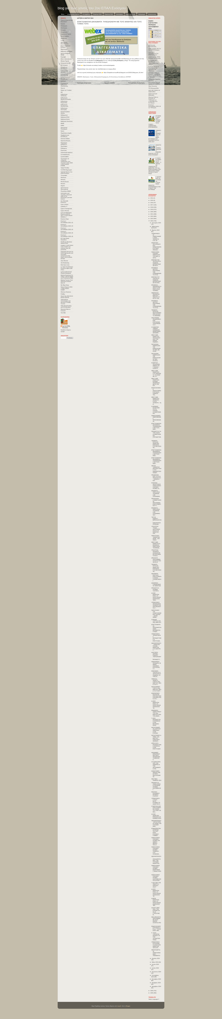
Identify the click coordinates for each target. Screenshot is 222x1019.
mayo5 (119, 1006)
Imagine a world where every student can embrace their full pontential (67, 247)
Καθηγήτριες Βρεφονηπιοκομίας (66, 98)
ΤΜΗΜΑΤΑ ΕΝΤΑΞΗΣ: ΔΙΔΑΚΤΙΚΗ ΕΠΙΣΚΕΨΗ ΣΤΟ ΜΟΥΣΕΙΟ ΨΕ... (156, 444)
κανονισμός (119, 14)
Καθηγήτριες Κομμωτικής (64, 102)
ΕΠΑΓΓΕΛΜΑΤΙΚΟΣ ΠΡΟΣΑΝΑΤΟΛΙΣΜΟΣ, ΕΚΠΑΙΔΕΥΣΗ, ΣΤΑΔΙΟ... (156, 628)
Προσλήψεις (64, 146)
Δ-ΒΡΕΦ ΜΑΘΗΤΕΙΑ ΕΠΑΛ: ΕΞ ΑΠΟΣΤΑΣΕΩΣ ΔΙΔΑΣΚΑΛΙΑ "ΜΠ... (156, 902)
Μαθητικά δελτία (65, 119)
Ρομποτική (64, 150)
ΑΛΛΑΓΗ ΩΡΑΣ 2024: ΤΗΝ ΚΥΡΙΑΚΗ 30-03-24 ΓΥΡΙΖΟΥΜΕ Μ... (155, 911)
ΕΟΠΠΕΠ (128, 77)
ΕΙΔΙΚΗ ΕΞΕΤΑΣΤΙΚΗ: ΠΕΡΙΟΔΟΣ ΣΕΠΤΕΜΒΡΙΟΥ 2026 (153, 24)
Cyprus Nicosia (65, 210)
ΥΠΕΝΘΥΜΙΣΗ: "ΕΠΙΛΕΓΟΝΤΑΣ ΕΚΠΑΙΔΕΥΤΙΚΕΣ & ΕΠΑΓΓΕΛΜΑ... (156, 637)
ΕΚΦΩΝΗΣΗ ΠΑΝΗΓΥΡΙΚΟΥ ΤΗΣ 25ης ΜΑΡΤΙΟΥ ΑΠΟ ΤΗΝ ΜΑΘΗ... (156, 713)
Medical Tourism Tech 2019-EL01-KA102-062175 (67, 281)
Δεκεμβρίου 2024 (156, 986)
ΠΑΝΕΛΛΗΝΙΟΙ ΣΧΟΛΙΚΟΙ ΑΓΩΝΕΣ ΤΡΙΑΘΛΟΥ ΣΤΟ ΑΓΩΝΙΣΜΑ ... (155, 850)
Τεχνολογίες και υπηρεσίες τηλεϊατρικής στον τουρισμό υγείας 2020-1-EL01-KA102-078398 (67, 162)
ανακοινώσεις (152, 14)
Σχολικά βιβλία (65, 156)
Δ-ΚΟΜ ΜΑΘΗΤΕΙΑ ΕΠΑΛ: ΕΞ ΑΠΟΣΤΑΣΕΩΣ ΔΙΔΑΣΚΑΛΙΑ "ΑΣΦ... (156, 597)
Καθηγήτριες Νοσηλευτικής (64, 105)
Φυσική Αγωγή (65, 181)
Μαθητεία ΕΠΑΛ (65, 117)
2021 (151, 214)
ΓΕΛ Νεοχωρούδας (153, 88)
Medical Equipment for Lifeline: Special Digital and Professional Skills (67, 277)
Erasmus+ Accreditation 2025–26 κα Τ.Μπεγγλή (154, 106)
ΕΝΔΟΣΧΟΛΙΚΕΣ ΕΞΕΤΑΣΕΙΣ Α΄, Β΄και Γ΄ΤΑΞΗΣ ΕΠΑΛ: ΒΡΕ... (156, 928)
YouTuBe (63, 312)
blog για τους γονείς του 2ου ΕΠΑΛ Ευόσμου (92, 8)
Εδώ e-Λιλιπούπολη (66, 59)
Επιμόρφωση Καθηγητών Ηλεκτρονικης (64, 85)
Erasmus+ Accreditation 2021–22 (67, 221)
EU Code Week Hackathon (65, 239)
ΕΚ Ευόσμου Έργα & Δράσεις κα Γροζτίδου (154, 83)
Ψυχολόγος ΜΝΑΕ (66, 191)
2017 (151, 205)
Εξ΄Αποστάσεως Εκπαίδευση (117, 77)
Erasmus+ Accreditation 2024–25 (67, 232)
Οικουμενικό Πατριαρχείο (64, 128)
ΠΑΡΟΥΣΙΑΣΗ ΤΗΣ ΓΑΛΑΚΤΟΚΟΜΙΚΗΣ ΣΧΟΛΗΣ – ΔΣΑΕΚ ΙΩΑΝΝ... (156, 614)
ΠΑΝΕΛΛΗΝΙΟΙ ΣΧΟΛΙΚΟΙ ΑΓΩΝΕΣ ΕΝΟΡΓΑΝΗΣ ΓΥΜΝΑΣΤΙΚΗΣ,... (156, 869)
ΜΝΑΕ (62, 123)
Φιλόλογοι (63, 177)
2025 (151, 990)
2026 (151, 993)
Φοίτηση (63, 179)
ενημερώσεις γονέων (73, 14)
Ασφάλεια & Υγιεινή (66, 34)
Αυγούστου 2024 (156, 971)
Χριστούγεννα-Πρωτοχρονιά (65, 188)
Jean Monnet (64, 260)
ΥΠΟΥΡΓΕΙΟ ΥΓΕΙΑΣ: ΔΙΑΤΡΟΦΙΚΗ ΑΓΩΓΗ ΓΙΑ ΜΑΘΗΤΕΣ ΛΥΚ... (155, 530)
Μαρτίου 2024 (155, 230)
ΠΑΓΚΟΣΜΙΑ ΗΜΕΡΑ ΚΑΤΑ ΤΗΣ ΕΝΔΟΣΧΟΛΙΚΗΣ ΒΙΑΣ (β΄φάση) (156, 357)
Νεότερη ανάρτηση (84, 83)
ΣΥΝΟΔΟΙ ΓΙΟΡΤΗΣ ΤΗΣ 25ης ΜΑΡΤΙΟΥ (156, 621)
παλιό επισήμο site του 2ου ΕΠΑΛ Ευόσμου (154, 49)
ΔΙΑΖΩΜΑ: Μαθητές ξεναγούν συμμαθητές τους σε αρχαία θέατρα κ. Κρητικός (154, 75)
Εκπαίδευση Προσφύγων (64, 68)
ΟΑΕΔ (62, 125)
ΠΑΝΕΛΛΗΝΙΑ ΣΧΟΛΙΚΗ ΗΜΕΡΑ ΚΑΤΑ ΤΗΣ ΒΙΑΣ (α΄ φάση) (155, 254)
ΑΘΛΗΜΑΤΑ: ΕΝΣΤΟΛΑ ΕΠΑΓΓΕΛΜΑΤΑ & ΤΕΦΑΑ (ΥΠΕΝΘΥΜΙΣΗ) (156, 577)
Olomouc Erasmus (66, 292)
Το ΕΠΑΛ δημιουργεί (66, 170)
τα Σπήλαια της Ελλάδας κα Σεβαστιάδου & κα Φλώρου (153, 62)
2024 (151, 221)
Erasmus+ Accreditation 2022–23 (67, 225)
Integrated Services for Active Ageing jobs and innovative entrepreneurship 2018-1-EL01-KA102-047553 (67, 255)
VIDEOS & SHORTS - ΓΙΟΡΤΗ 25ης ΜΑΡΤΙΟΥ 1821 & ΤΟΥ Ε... (156, 681)
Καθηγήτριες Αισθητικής (64, 95)
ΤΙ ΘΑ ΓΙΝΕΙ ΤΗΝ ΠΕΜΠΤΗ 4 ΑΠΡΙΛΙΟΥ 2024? (156, 885)
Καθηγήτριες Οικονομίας (64, 109)
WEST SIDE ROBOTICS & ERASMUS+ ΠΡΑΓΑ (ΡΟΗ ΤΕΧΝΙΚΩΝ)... (155, 545)
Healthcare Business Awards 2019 (66, 242)
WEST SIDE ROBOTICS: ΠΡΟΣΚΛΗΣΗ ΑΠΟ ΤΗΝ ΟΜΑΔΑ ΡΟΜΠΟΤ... (155, 338)
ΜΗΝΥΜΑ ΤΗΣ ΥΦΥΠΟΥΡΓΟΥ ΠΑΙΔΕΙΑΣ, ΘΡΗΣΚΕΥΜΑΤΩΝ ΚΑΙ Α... (156, 262)
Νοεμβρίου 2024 (156, 982)
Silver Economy (152, 86)
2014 (151, 198)
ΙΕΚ (62, 92)
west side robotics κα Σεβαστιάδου (154, 91)
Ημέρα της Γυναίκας (66, 90)
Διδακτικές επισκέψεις (66, 51)
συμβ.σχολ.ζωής (130, 14)
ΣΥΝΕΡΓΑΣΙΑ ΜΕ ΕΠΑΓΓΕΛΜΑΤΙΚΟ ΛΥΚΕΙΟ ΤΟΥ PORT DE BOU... (156, 809)
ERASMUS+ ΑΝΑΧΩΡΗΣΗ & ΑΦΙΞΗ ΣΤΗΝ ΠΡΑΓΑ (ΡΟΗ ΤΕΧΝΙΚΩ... (156, 287)
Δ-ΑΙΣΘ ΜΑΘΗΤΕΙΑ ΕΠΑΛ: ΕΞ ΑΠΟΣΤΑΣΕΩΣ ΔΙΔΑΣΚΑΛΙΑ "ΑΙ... (156, 705)
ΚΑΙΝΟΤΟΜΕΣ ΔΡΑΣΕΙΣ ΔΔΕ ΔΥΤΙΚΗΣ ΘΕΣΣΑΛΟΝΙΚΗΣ (156, 773)
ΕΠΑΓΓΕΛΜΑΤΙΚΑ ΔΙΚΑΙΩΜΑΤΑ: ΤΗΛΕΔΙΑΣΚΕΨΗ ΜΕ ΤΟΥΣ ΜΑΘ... (156, 426)
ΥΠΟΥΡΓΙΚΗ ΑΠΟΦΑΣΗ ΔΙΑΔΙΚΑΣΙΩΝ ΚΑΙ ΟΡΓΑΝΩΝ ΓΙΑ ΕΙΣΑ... (156, 552)
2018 (151, 207)
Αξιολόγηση (86, 77)
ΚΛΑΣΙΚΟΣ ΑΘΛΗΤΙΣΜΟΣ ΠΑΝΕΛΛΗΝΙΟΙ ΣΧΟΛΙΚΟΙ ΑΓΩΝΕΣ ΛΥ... (156, 485)
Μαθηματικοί (64, 115)
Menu (62, 14)
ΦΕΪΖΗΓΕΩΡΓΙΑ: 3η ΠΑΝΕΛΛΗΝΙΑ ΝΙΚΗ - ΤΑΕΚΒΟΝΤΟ (155, 952)
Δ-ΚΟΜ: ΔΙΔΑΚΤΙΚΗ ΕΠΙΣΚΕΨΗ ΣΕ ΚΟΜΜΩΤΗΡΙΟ (156, 816)
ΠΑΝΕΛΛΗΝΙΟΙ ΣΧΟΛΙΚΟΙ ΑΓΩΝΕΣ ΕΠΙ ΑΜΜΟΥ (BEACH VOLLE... (155, 841)
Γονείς (91, 77)
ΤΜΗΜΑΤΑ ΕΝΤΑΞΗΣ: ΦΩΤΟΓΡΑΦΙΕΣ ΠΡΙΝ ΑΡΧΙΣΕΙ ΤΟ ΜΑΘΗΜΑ (156, 312)
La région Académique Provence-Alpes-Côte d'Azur (67, 268)
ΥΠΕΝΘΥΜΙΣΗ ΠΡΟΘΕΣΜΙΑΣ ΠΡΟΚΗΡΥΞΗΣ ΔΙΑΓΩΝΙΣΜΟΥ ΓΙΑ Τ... (156, 605)
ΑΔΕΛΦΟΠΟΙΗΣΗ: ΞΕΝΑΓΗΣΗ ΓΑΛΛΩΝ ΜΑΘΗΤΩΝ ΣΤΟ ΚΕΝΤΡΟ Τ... (156, 647)
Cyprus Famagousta (66, 208)
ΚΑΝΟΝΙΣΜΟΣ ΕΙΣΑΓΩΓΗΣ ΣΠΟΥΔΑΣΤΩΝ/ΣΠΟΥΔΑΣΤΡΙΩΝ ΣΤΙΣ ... (156, 696)
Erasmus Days (65, 219)
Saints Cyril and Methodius (152, 94)
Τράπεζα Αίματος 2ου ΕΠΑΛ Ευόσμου (66, 172)
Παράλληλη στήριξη (66, 133)
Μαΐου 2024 (155, 962)
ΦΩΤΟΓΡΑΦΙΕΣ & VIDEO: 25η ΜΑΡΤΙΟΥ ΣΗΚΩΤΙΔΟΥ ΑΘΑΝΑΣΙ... (156, 738)
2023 (151, 218)
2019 (151, 209)
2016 (151, 202)
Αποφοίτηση (64, 32)
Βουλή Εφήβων (65, 36)
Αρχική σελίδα (109, 83)
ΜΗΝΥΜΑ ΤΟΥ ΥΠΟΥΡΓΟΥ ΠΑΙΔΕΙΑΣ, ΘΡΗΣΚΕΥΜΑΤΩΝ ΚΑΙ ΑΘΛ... (156, 279)
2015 (151, 200)
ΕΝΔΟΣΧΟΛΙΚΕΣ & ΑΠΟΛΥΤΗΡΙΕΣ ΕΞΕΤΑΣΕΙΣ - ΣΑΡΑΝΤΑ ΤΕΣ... (156, 391)
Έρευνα (63, 88)
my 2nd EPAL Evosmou (66, 326)
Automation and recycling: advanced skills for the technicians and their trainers (66, 196)
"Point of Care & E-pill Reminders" (66, 21)
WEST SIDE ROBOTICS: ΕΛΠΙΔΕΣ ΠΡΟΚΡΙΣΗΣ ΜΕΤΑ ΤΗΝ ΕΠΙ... (155, 382)
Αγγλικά (63, 23)
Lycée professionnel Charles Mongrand (66, 272)
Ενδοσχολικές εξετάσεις (64, 71)
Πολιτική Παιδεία (65, 138)
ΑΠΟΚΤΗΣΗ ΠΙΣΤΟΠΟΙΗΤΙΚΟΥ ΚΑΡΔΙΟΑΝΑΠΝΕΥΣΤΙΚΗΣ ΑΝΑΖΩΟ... (156, 246)
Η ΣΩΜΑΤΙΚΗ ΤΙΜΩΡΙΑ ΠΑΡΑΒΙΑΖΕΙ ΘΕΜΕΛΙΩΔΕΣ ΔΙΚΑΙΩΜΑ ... (156, 330)
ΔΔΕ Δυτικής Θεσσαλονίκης (65, 43)
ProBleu (63, 294)
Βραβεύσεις (64, 38)
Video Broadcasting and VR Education (66, 306)
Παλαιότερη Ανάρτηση (136, 83)
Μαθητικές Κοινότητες (67, 121)
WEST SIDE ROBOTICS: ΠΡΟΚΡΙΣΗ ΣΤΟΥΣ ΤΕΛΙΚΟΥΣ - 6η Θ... (156, 401)
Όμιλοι (62, 131)
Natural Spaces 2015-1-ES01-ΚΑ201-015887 (67, 288)
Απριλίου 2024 (156, 958)
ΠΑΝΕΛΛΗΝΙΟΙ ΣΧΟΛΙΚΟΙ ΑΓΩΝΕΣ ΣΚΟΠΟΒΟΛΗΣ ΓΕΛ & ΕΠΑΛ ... (156, 877)
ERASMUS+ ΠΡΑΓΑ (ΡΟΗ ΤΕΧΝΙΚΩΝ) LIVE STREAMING (155, 493)
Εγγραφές (63, 57)
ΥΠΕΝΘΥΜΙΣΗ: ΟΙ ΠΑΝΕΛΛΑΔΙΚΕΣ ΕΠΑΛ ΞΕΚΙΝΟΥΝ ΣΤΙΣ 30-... (156, 237)
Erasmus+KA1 (109, 14)
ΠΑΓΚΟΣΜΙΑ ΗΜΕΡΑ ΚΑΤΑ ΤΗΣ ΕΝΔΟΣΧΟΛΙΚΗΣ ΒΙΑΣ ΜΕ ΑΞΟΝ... (156, 348)
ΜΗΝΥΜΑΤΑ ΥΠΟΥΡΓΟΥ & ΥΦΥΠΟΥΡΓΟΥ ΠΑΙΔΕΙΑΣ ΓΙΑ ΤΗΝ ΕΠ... (156, 673)
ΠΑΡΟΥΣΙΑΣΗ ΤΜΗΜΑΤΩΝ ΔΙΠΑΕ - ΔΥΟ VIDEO (155, 538)
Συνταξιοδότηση (65, 154)
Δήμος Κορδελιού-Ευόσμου (66, 46)
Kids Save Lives (65, 265)
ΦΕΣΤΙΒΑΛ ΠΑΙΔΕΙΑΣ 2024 (156, 779)
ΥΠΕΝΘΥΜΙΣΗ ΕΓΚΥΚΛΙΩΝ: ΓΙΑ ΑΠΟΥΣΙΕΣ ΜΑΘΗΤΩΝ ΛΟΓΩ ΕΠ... (156, 944)
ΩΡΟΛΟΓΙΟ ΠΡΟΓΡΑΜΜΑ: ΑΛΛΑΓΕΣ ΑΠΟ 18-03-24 (156, 560)
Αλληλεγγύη (64, 26)
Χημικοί (63, 185)
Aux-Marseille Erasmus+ (64, 201)
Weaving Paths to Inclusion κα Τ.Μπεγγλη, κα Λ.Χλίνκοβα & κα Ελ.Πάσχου (153, 100)
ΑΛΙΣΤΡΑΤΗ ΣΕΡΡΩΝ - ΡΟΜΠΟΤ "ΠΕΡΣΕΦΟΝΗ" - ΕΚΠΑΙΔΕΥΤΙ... (156, 656)
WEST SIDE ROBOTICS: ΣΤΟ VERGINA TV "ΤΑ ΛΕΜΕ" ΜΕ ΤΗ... (156, 373)
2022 (151, 216)
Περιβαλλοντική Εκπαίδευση (65, 136)
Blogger (128, 1006)
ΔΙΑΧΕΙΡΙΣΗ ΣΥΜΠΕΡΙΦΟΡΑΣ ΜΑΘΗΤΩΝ (156, 584)
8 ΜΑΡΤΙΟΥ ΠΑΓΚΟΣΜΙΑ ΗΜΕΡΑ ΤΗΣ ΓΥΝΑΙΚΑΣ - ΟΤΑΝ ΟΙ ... (155, 365)
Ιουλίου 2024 (155, 968)
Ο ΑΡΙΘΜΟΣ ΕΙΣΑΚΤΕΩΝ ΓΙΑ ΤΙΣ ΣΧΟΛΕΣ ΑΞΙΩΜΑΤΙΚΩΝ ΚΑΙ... (156, 410)
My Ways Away (65, 285)
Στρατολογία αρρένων (66, 152)
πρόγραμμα (141, 14)
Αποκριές (63, 30)
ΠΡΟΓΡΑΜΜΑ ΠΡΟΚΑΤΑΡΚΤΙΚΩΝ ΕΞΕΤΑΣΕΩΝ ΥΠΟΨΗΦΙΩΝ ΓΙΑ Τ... (156, 321)
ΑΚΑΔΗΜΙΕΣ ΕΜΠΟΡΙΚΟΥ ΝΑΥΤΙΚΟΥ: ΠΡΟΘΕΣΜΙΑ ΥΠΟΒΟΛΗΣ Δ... (155, 756)
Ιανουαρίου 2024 (156, 222)
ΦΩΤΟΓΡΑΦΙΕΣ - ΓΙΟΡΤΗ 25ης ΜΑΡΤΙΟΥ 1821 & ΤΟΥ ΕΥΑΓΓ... (156, 689)
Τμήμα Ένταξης (65, 167)
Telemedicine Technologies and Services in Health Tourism (66, 301)
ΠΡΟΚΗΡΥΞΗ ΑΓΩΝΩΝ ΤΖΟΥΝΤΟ (155, 589)
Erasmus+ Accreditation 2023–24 (67, 228)
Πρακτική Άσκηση (65, 140)
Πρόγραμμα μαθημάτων (64, 143)
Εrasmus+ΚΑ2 (97, 14)
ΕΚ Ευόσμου (64, 65)
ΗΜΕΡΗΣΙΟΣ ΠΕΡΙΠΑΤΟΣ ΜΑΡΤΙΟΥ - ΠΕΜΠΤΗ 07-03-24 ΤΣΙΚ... (155, 295)
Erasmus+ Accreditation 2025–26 (67, 235)
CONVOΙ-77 (64, 206)
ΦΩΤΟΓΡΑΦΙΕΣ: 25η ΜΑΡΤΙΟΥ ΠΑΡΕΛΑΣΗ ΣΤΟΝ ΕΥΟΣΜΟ (156, 730)
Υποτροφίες (64, 175)
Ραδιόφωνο (64, 148)
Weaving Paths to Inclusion (65, 310)
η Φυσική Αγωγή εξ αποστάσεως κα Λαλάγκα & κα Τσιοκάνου (153, 69)
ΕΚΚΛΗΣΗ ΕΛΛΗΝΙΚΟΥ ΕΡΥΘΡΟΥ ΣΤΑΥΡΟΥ (155, 794)
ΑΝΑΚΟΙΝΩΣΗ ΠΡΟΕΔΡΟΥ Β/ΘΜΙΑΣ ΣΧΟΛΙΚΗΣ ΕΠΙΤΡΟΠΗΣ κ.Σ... (156, 665)
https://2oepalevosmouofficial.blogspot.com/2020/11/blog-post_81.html (123, 72)
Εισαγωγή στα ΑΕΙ (66, 63)
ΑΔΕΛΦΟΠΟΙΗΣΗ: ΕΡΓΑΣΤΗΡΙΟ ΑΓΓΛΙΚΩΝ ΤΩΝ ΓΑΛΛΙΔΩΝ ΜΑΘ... (156, 823)
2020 (151, 211)
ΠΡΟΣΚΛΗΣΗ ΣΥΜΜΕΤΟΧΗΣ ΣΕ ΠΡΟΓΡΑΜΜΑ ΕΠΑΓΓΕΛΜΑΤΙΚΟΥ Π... (156, 502)
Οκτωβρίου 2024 (156, 979)
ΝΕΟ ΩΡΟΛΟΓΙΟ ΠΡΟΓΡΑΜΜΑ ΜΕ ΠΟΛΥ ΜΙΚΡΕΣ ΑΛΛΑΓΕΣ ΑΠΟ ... (156, 920)
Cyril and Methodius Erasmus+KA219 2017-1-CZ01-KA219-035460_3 (67, 215)
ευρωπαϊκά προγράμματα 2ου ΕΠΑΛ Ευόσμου (153, 53)
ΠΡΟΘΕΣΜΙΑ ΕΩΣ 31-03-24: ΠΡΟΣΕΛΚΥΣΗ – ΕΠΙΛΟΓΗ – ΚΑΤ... (156, 477)
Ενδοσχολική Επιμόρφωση (101, 77)
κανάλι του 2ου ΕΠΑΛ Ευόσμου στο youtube (154, 57)
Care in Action (64, 204)
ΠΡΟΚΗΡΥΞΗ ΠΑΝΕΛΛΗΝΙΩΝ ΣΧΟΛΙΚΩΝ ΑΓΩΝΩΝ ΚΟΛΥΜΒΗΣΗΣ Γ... (156, 786)
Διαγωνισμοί (64, 49)
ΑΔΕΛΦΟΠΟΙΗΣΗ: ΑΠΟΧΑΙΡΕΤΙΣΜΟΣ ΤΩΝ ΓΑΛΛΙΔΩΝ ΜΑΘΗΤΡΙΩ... (156, 860)
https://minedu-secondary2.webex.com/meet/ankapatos (99, 65)
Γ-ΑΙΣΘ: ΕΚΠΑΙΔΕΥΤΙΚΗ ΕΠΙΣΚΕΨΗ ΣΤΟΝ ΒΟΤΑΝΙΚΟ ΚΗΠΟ (156, 722)
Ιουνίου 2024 (155, 964)
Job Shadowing (65, 262)
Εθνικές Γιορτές (65, 61)
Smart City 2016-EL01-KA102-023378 (67, 296)
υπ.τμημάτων (86, 14)
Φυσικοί (63, 183)
